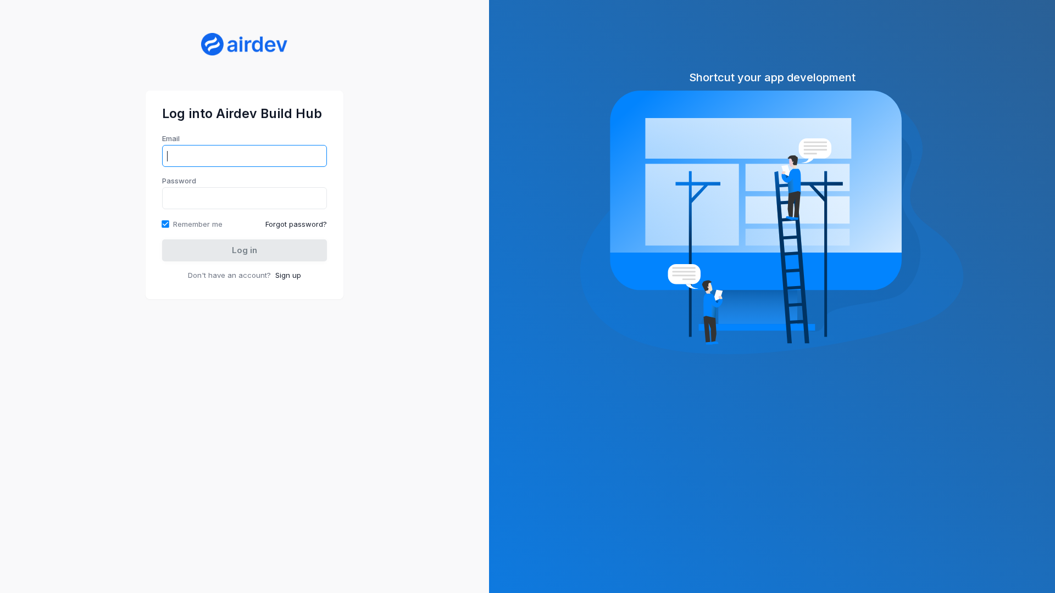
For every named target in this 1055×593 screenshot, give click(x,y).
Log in (244, 250)
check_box (165, 224)
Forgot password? (296, 224)
